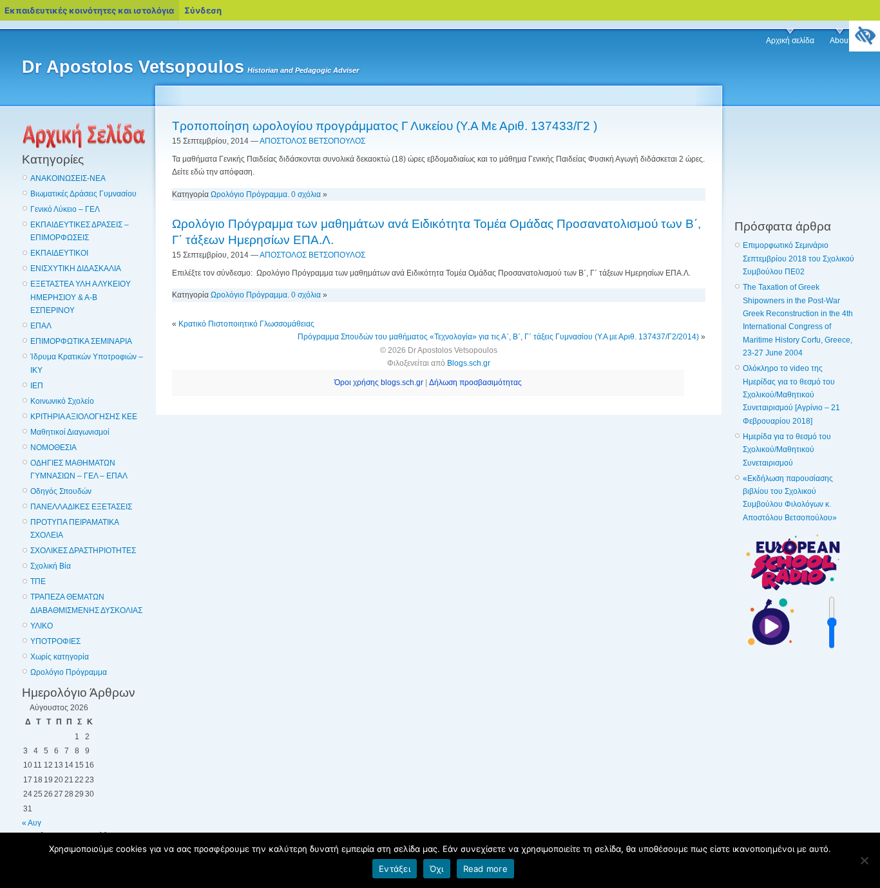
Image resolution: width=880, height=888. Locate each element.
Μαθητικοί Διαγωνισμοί (70, 432)
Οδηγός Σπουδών (60, 491)
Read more (485, 869)
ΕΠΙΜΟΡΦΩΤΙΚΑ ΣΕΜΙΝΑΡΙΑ (81, 341)
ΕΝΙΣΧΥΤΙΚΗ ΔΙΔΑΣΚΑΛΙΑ (75, 268)
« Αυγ (31, 822)
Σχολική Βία (50, 566)
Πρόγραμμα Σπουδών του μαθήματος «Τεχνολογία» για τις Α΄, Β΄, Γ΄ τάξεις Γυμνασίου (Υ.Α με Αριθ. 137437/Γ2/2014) (498, 336)
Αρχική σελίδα (790, 40)
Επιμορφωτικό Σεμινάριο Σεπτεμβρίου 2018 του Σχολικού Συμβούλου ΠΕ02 (798, 258)
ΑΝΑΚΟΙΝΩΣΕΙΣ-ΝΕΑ (68, 178)
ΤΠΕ (38, 581)
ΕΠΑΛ (41, 325)
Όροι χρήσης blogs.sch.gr (378, 382)
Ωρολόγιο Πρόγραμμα (68, 672)
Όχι (437, 869)
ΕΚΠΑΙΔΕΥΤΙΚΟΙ (59, 253)
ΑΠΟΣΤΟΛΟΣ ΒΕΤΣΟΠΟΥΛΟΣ (312, 141)
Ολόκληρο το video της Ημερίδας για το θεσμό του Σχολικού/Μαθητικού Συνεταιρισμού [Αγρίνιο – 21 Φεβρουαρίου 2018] (791, 395)
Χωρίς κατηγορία (59, 656)
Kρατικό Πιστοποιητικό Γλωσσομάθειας (246, 323)
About (840, 40)
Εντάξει (394, 869)
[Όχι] (863, 860)
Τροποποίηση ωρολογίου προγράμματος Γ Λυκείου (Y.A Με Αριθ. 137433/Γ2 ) (384, 126)
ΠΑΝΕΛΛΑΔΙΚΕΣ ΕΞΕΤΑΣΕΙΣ (81, 506)
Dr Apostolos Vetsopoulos (133, 67)
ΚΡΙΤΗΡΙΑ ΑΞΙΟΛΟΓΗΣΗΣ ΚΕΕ (83, 416)
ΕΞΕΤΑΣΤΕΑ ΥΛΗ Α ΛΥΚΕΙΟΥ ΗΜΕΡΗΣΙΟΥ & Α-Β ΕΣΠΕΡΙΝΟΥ (80, 297)
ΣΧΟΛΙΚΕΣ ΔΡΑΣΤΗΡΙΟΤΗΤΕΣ (83, 550)
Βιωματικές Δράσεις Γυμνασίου (83, 193)
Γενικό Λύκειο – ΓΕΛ (65, 209)
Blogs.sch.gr (468, 363)
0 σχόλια (306, 194)
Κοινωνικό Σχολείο (62, 401)
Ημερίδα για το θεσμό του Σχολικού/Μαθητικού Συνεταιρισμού (787, 450)
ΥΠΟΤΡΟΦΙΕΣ (55, 641)
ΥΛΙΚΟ (41, 625)
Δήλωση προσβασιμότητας (475, 382)
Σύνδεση (203, 10)
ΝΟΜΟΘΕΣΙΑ (53, 447)
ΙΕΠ (36, 385)
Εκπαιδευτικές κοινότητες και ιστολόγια (89, 10)
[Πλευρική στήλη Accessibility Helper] (864, 36)
